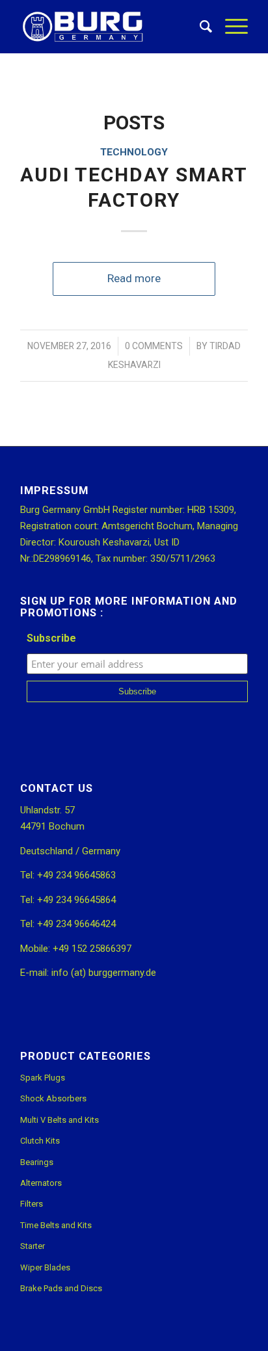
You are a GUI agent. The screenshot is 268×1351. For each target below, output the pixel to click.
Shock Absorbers (53, 1098)
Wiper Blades (45, 1267)
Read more (134, 278)
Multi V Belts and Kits (59, 1120)
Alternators (41, 1183)
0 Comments (154, 346)
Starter (32, 1246)
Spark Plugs (42, 1077)
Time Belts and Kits (56, 1225)
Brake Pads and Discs (61, 1288)
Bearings (36, 1162)
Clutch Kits (40, 1141)
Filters (31, 1204)
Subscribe (51, 638)
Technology (134, 152)
